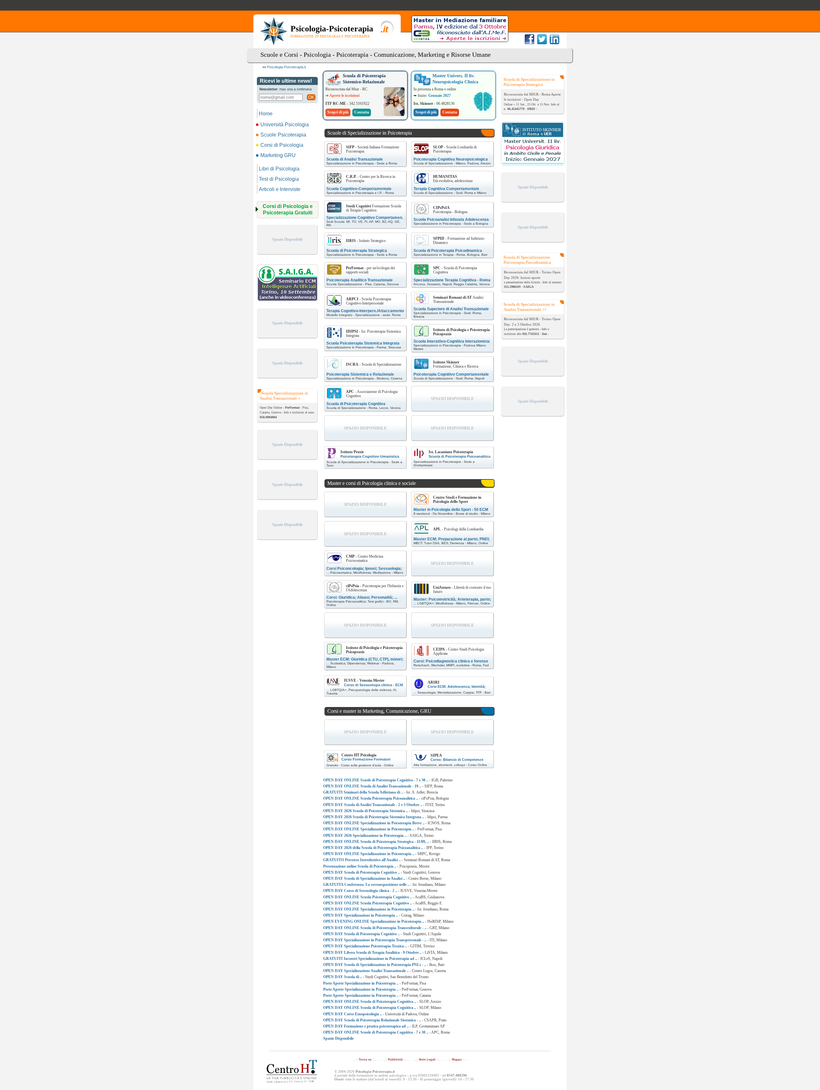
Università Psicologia (284, 124)
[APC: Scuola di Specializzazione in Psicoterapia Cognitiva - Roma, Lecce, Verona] (334, 393)
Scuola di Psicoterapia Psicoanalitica (459, 456)
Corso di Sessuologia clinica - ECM (373, 685)
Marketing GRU (278, 155)
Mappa (457, 1059)
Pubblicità (395, 1059)
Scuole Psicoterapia (283, 134)
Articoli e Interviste (279, 189)
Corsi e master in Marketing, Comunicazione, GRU (379, 711)
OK (311, 97)
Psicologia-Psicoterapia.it (286, 67)
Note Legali (427, 1059)
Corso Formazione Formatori (365, 759)
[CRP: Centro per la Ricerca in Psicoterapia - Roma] (334, 178)
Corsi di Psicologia (281, 145)
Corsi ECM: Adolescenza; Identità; (457, 686)
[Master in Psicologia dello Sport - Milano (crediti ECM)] (421, 499)
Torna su (365, 1059)
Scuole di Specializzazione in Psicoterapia (369, 133)
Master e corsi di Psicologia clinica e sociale (371, 483)
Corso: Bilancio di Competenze (456, 759)
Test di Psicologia (279, 179)
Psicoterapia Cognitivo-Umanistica (369, 456)
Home (266, 113)
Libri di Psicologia (279, 168)
